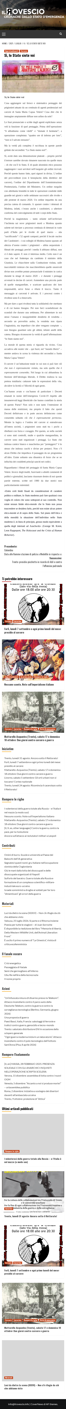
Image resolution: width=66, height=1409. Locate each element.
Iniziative (17, 621)
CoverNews (37, 1404)
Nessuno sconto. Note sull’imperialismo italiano (29, 684)
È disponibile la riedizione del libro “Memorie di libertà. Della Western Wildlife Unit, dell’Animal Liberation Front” (32, 932)
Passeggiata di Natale (15, 967)
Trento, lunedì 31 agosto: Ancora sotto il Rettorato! (31, 758)
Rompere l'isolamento (16, 1054)
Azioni (6, 988)
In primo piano (26, 677)
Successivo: (37, 562)
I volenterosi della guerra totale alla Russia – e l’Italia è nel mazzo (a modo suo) (32, 1160)
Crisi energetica (12, 963)
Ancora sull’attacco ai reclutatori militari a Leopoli (30, 835)
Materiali (8, 903)
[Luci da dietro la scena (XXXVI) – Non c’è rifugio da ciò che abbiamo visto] (33, 1360)
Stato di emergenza (47, 729)
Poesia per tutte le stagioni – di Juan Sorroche (28, 924)
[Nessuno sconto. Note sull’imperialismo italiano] (33, 660)
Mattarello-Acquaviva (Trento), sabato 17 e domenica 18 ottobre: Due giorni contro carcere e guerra (32, 738)
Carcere (24, 51)
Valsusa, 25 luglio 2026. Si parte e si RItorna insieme (31, 920)
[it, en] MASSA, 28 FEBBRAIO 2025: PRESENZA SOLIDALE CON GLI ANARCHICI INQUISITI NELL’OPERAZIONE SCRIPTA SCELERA (29, 1067)
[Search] (61, 33)
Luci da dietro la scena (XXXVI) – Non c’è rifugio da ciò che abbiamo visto (31, 1386)
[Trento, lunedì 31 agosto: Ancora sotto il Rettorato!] (33, 1191)
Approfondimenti (11, 51)
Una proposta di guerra (16, 1017)
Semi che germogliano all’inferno (21, 970)
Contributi (8, 845)
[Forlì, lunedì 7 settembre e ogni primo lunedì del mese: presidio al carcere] (33, 604)
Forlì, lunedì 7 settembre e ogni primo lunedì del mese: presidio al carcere (32, 630)
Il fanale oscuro (12, 954)
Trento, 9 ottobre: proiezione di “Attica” (24, 1098)
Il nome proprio (12, 978)
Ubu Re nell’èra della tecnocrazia (21, 974)
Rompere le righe (41, 677)
